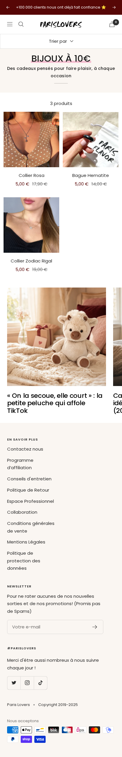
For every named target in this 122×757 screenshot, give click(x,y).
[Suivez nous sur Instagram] (27, 682)
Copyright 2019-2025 (58, 704)
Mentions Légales (26, 542)
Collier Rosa (31, 175)
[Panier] (112, 24)
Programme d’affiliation (20, 464)
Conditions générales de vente (30, 527)
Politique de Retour (28, 490)
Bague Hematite (90, 175)
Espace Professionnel (30, 501)
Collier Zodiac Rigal (31, 261)
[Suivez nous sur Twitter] (13, 682)
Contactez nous (25, 449)
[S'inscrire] (94, 627)
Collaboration (22, 512)
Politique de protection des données (23, 560)
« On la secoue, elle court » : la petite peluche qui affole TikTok (54, 403)
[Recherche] (21, 24)
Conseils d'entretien (29, 479)
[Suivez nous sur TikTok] (40, 682)
